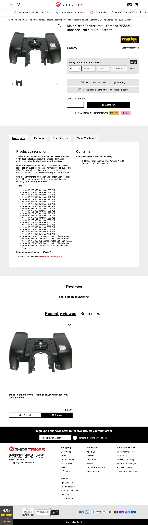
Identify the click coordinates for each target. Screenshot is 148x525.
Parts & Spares (22, 20)
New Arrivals (66, 463)
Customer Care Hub (96, 467)
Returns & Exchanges (126, 463)
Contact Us (122, 456)
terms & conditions (98, 438)
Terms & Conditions (69, 490)
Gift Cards (65, 471)
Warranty (65, 494)
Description (18, 138)
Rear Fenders (60, 20)
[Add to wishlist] (136, 105)
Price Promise (93, 471)
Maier (26, 256)
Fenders (49, 20)
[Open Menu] (11, 4)
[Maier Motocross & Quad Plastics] (129, 40)
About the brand (86, 138)
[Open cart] (136, 4)
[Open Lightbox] (58, 24)
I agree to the (92, 438)
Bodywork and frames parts (49, 256)
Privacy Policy (67, 483)
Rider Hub (91, 459)
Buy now (58, 415)
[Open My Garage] (129, 4)
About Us (91, 452)
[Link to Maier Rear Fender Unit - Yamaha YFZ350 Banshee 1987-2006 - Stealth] (41, 353)
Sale (63, 467)
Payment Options (125, 467)
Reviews (90, 456)
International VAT (68, 487)
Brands (64, 456)
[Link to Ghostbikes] (72, 4)
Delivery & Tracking (125, 459)
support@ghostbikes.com (22, 462)
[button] (129, 4)
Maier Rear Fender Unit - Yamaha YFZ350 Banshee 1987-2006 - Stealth (39, 396)
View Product (25, 415)
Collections (66, 452)
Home (11, 20)
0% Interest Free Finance (128, 471)
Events (90, 463)
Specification (60, 138)
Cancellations (67, 498)
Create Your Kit (67, 459)
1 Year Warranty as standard (73, 12)
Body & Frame (37, 20)
